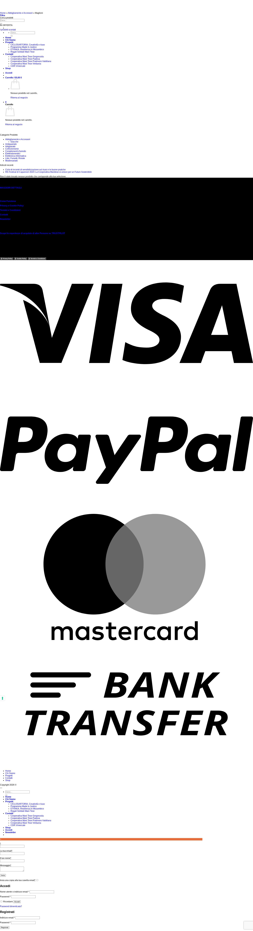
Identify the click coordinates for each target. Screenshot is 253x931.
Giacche (14, 142)
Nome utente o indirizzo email (14, 892)
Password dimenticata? (11, 906)
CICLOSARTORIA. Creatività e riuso (28, 804)
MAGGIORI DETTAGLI (11, 188)
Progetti (9, 775)
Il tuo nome (5, 858)
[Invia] (1, 23)
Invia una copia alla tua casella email (17, 880)
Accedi (17, 902)
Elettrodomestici (12, 153)
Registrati (4, 927)
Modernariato (11, 161)
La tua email (6, 851)
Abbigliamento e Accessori (20, 13)
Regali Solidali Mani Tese (23, 811)
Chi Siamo (10, 773)
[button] (2, 15)
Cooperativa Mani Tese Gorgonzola (27, 816)
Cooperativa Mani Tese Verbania (26, 823)
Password (5, 896)
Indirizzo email (7, 918)
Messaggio (5, 865)
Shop (7, 780)
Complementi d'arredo (15, 151)
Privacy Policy (7, 258)
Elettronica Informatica (15, 156)
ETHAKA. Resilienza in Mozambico (27, 809)
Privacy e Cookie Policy (12, 206)
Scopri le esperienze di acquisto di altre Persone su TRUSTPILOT (32, 233)
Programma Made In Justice (24, 806)
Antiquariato (11, 144)
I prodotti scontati (8, 30)
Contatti (4, 214)
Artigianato (10, 146)
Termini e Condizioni (10, 210)
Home (3, 13)
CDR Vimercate (18, 825)
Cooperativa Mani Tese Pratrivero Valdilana (31, 820)
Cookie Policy (21, 258)
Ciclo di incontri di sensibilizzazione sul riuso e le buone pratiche (35, 169)
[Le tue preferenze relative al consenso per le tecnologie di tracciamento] (2, 698)
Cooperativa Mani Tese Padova (25, 818)
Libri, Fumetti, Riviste (15, 158)
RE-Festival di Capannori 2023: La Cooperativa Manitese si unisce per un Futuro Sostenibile (48, 172)
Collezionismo (12, 149)
